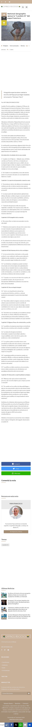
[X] (16, 725)
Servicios (17, 703)
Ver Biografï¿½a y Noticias (16, 531)
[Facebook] (2, 2)
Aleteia (23, 45)
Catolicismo (5, 662)
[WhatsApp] (20, 725)
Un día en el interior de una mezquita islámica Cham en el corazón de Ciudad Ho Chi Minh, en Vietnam (19, 595)
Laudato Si (5, 545)
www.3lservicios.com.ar (16, 719)
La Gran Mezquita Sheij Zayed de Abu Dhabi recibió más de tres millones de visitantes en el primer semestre (19, 616)
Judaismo (5, 665)
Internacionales (14, 45)
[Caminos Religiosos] (13, 7)
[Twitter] (6, 2)
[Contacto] (9, 2)
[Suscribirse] (28, 693)
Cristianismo (6, 670)
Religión (5, 45)
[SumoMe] (29, 725)
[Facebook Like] (7, 725)
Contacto (25, 703)
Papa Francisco (16, 504)
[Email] (25, 725)
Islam (3, 667)
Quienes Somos (8, 703)
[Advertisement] (16, 72)
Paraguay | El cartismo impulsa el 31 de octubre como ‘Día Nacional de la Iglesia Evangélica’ (18, 602)
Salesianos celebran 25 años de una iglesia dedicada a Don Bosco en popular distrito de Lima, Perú (18, 609)
